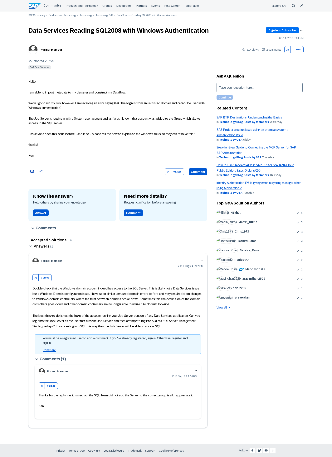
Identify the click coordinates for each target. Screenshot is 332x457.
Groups (107, 5)
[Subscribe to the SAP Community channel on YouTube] (266, 450)
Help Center (172, 5)
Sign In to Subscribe (282, 30)
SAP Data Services (39, 67)
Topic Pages (191, 5)
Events (155, 5)
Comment (198, 171)
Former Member (51, 49)
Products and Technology (82, 5)
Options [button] (301, 30)
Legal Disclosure (114, 450)
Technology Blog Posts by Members (244, 121)
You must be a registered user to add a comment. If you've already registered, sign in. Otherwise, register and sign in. (115, 340)
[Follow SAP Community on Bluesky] (259, 450)
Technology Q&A (104, 15)
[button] (287, 49)
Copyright (94, 450)
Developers (123, 5)
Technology (86, 15)
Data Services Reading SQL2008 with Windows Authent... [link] (147, 15)
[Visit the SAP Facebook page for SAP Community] (252, 450)
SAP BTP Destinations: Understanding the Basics (249, 117)
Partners (141, 5)
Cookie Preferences (171, 450)
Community (52, 5)
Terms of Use (77, 450)
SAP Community (36, 15)
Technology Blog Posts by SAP (240, 157)
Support (150, 450)
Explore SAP (279, 5)
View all (222, 307)
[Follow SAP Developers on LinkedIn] (273, 450)
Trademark (135, 450)
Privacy (60, 450)
